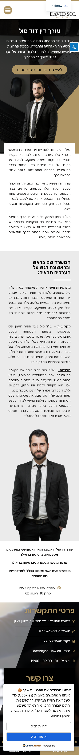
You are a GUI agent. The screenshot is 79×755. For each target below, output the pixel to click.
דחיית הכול (39, 726)
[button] (8, 10)
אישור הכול (39, 736)
